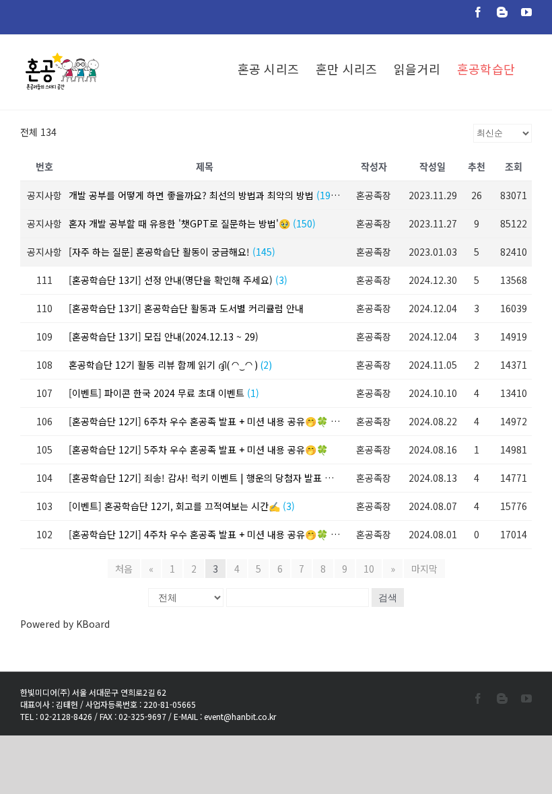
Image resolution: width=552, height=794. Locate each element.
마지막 (424, 568)
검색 (387, 597)
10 (369, 568)
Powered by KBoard (65, 623)
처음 (124, 568)
